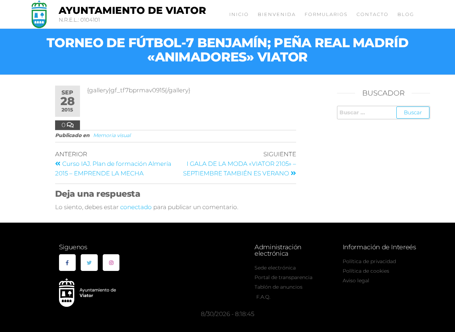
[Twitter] (89, 262)
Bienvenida (277, 14)
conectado (136, 207)
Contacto (373, 14)
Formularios (326, 14)
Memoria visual (112, 135)
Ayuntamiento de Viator (132, 10)
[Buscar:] (383, 112)
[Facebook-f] (67, 262)
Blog (405, 14)
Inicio (239, 14)
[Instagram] (111, 262)
